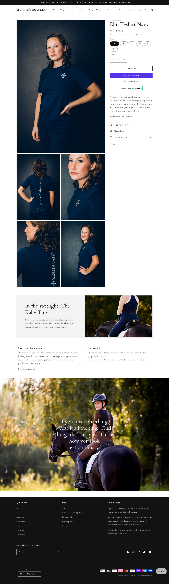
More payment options (131, 81)
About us (20, 517)
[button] (140, 10)
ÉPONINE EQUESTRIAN (132, 575)
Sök (63, 508)
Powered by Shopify (146, 575)
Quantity (113, 55)
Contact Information (70, 526)
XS (124, 43)
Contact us (20, 521)
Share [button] (115, 144)
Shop (18, 513)
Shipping (123, 35)
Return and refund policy (72, 513)
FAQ (18, 526)
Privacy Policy (67, 517)
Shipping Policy (68, 521)
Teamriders (20, 534)
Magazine (20, 530)
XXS (114, 43)
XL (113, 49)
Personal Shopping (23, 539)
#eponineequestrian (27, 369)
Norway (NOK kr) (27, 574)
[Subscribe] (58, 552)
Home (18, 508)
